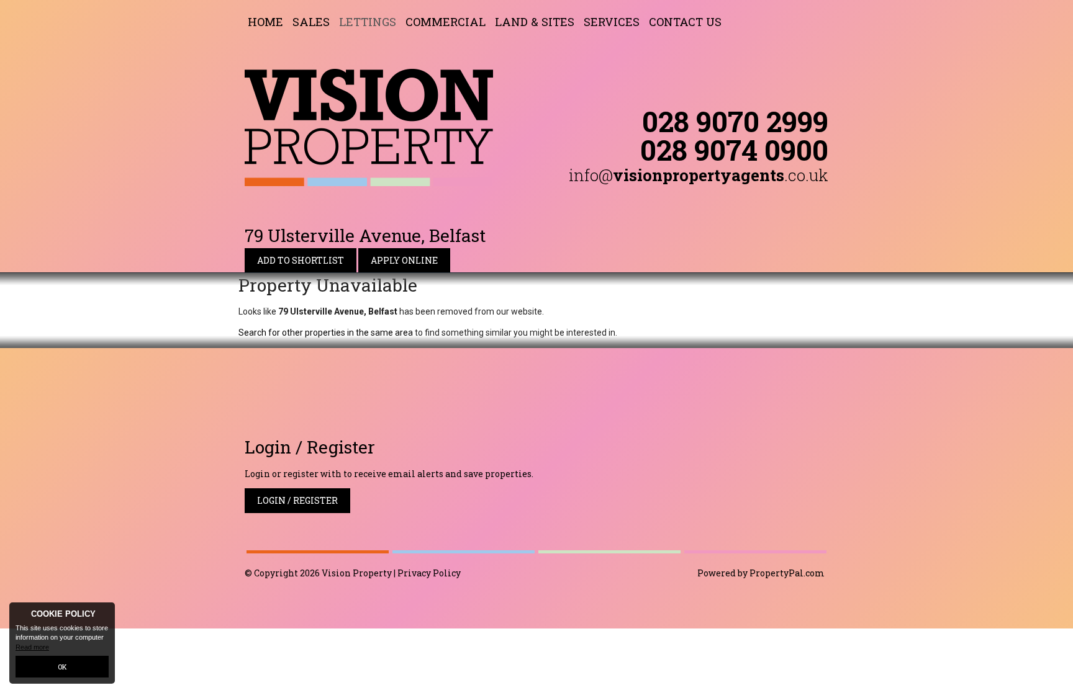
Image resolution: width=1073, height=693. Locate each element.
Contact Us (685, 21)
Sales (311, 21)
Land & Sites (534, 21)
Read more (32, 647)
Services (612, 21)
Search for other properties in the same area (325, 333)
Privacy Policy (429, 573)
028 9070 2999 (735, 121)
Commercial (445, 21)
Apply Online (404, 260)
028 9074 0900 (734, 149)
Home (265, 21)
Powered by (761, 573)
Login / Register (297, 500)
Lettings (367, 21)
